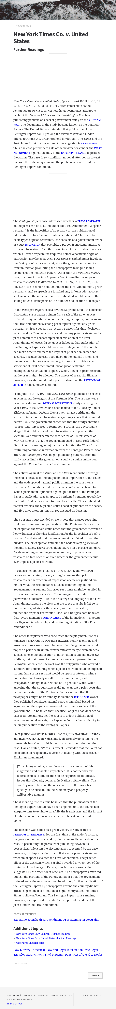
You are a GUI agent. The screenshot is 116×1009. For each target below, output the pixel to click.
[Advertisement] (58, 75)
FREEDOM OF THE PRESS (28, 834)
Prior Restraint (88, 919)
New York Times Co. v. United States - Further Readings (46, 938)
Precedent (70, 919)
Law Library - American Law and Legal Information (48, 950)
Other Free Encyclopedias (30, 942)
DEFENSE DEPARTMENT (57, 403)
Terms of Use (15, 1003)
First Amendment (50, 919)
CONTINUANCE (52, 617)
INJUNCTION (32, 244)
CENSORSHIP (89, 143)
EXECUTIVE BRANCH (73, 152)
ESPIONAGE (81, 697)
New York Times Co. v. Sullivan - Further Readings (43, 934)
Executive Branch (25, 919)
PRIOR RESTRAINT (89, 221)
